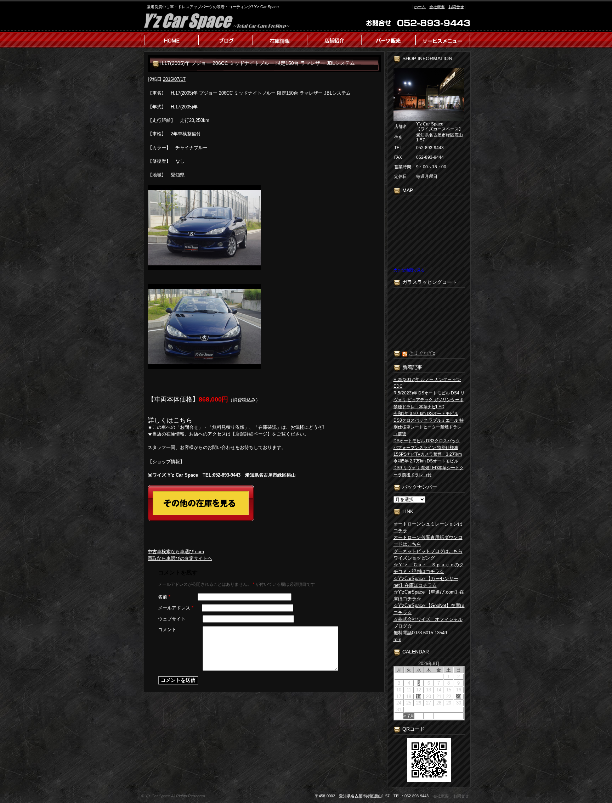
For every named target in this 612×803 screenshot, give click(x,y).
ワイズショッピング (414, 558)
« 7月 (408, 716)
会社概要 (437, 7)
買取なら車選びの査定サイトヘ (180, 558)
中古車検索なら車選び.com (176, 551)
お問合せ (456, 7)
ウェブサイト (172, 619)
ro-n (397, 639)
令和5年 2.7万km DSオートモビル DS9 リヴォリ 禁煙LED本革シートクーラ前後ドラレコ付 (428, 468)
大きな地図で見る (409, 270)
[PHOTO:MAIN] (264, 227)
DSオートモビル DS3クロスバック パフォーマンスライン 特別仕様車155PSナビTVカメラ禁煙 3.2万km (427, 447)
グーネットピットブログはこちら (428, 551)
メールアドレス (175, 608)
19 (418, 696)
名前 (164, 597)
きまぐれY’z (422, 353)
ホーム (420, 7)
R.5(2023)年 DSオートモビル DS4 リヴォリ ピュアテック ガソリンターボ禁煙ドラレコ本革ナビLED (429, 400)
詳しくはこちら (170, 420)
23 (458, 696)
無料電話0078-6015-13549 (420, 632)
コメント (167, 629)
